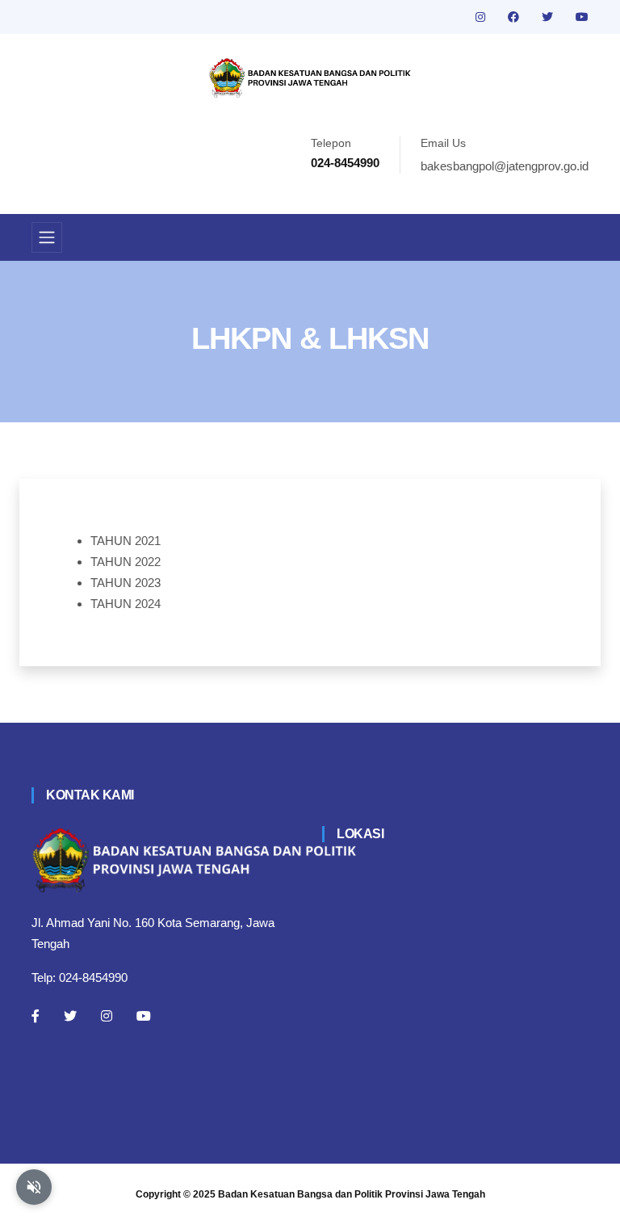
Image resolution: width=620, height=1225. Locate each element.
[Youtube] (143, 1015)
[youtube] (582, 17)
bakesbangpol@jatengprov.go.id (505, 166)
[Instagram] (106, 1015)
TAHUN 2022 (125, 561)
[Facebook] (35, 1015)
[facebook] (515, 17)
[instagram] (482, 17)
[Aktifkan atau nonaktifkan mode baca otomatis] (34, 1187)
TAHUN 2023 (125, 582)
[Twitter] (70, 1015)
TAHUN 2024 (125, 603)
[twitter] (549, 17)
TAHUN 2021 (125, 540)
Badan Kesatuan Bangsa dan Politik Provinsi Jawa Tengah (351, 1194)
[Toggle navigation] (46, 237)
